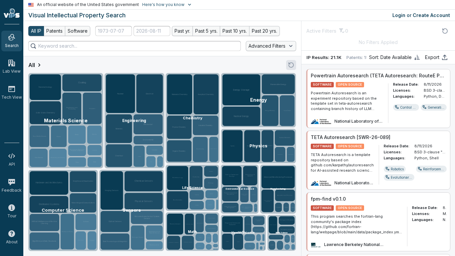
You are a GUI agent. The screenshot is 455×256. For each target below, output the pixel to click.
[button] (406, 107)
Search (12, 45)
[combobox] (113, 31)
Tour (11, 215)
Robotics (397, 169)
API (12, 164)
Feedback (12, 190)
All (31, 65)
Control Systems (413, 107)
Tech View (11, 97)
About (12, 241)
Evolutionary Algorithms (410, 177)
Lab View (12, 71)
